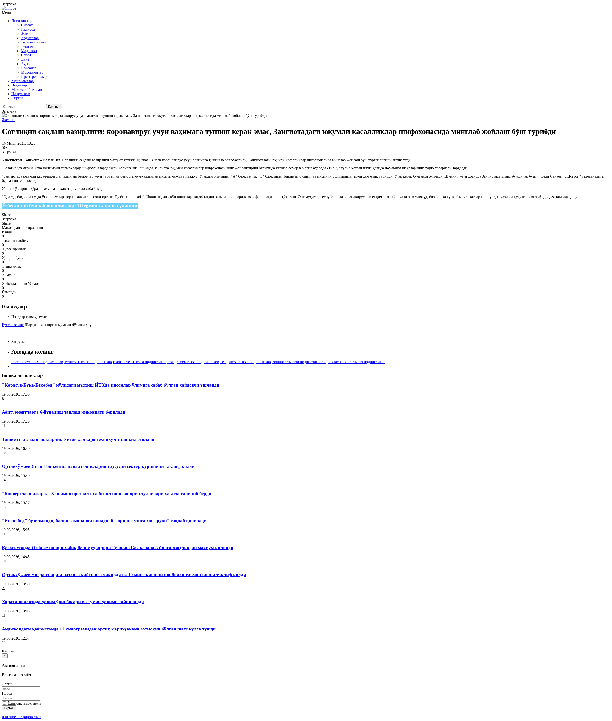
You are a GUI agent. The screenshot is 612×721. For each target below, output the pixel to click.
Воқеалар (28, 68)
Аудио (26, 64)
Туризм (27, 46)
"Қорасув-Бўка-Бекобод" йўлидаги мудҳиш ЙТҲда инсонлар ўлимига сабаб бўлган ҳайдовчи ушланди (110, 384)
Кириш (17, 98)
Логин (7, 684)
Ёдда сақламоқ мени (24, 703)
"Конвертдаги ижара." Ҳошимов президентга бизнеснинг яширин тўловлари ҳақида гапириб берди (106, 493)
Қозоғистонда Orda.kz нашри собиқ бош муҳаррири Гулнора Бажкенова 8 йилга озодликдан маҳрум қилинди (117, 547)
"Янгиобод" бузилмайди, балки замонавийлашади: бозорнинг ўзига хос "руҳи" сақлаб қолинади (104, 520)
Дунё (25, 59)
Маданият (29, 51)
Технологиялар (33, 42)
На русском (20, 94)
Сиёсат (27, 25)
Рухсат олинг (13, 325)
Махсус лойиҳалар (26, 89)
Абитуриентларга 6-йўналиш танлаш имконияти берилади (63, 411)
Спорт (26, 55)
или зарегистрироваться (21, 717)
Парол (7, 693)
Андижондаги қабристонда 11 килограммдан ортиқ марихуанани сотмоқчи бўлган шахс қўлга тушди (109, 628)
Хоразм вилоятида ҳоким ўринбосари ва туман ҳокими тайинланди (73, 601)
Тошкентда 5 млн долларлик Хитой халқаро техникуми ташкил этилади (78, 439)
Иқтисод (28, 29)
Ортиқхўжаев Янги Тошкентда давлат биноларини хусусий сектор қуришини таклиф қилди (98, 466)
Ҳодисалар (30, 38)
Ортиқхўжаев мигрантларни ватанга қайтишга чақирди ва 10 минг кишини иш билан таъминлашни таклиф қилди (124, 574)
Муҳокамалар (32, 72)
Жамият (27, 34)
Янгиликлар (21, 21)
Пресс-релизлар (34, 77)
